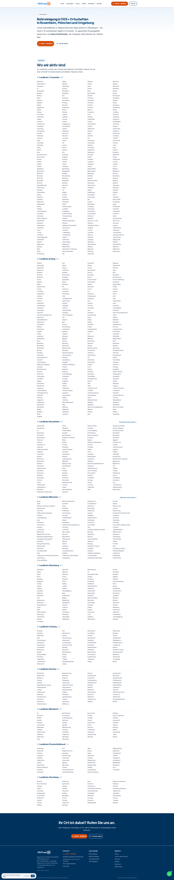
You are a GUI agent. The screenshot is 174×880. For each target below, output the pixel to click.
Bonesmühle (66, 275)
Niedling (115, 180)
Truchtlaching (66, 235)
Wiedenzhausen (42, 704)
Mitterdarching (66, 727)
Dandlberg (116, 98)
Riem (114, 546)
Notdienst (91, 3)
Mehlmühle (116, 336)
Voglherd (90, 617)
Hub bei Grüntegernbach (120, 312)
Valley (114, 734)
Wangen (115, 802)
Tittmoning (116, 230)
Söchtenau (116, 480)
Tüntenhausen (41, 661)
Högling (115, 452)
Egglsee (115, 576)
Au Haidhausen (92, 503)
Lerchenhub (116, 331)
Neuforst (115, 178)
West (89, 489)
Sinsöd (90, 381)
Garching (65, 515)
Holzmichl (40, 312)
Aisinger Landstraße (119, 426)
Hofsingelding (117, 308)
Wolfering (90, 251)
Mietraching (40, 461)
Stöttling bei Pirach (93, 225)
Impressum (118, 864)
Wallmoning (40, 244)
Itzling (89, 317)
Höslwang (90, 454)
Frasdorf (90, 444)
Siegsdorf (90, 218)
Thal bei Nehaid (41, 390)
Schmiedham (91, 376)
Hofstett (115, 138)
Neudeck (90, 343)
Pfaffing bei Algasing (43, 364)
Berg (89, 91)
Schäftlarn (91, 548)
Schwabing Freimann (119, 548)
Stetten (64, 386)
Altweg (90, 265)
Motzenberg (40, 600)
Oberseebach (117, 355)
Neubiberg (91, 534)
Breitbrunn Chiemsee (68, 437)
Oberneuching (66, 355)
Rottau (64, 204)
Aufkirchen (65, 270)
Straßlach (65, 553)
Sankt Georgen (66, 206)
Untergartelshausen (68, 661)
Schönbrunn (116, 694)
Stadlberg (40, 734)
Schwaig (64, 378)
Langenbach (116, 645)
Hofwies (64, 722)
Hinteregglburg (66, 591)
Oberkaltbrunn (66, 466)
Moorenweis (40, 765)
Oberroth (115, 689)
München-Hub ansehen (128, 497)
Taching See (66, 228)
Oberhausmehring (67, 353)
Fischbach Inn (117, 442)
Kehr (63, 322)
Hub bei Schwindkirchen (44, 315)
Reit (89, 199)
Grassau (90, 121)
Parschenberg (41, 362)
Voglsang (90, 239)
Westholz (65, 407)
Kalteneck (116, 319)
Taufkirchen (116, 553)
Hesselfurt (40, 591)
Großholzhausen (118, 447)
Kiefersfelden (92, 456)
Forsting (64, 444)
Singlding (65, 381)
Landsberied (116, 760)
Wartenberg (40, 402)
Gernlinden (91, 755)
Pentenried (40, 798)
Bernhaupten (91, 93)
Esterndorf (91, 286)
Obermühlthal (117, 795)
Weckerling (40, 404)
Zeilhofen (65, 414)
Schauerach (91, 612)
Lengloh (115, 164)
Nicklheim (40, 463)
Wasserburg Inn (117, 487)
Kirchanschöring (42, 154)
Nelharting (40, 343)
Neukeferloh (66, 536)
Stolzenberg (40, 225)
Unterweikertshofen (119, 699)
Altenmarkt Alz (41, 84)
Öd (88, 357)
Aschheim (65, 503)
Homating (65, 312)
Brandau (115, 633)
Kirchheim (65, 154)
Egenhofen (116, 751)
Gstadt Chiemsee (67, 449)
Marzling (64, 647)
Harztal (90, 720)
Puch (89, 367)
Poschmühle (91, 197)
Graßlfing (39, 758)
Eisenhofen (91, 678)
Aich (63, 263)
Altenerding (40, 265)
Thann (39, 230)
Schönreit (116, 213)
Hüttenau (90, 145)
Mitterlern (90, 338)
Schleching (91, 209)
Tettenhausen (117, 228)
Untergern (65, 393)
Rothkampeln (41, 204)
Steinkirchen (40, 386)
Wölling (115, 411)
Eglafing (39, 282)
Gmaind (39, 586)
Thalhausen (91, 659)
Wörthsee (65, 805)
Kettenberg (91, 152)
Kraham (90, 327)
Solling (115, 381)
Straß (89, 386)
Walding (115, 242)
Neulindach (116, 765)
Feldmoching (116, 510)
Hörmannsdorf (117, 591)
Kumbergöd (116, 159)
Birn (63, 95)
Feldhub (39, 112)
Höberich (90, 136)
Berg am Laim (117, 506)
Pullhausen (65, 694)
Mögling (64, 173)
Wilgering (90, 249)
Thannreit (65, 230)
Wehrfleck (40, 489)
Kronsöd (115, 327)
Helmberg (116, 131)
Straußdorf (65, 614)
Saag (114, 204)
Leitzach (115, 725)
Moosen (115, 173)
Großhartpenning (67, 718)
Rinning (90, 369)
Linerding (65, 166)
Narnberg (65, 178)
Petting (64, 192)
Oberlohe (116, 353)
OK (33, 876)
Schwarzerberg (67, 216)
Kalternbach (40, 322)
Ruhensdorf (116, 609)
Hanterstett (40, 303)
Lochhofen (65, 529)
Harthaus (90, 758)
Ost (114, 466)
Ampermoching (66, 673)
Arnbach (90, 673)
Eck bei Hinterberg (118, 279)
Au (38, 88)
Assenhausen (117, 673)
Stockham (116, 223)
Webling (90, 701)
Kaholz (39, 150)
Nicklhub (115, 345)
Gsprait (115, 586)
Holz (89, 310)
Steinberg (40, 223)
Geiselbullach (117, 638)
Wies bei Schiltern (118, 407)
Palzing (64, 654)
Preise (78, 3)
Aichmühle (91, 263)
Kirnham (64, 324)
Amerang (90, 428)
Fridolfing (115, 112)
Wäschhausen (92, 244)
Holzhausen (91, 140)
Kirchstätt (90, 154)
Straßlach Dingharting (94, 553)
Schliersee (91, 732)
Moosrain (90, 727)
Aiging (64, 81)
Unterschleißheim (42, 560)
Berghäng (65, 93)
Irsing (114, 147)
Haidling (39, 588)
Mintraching (40, 649)
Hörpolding (91, 143)
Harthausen (40, 522)
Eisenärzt (65, 105)
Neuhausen (65, 345)
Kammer (115, 150)
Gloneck (64, 119)
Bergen (115, 91)
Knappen (65, 157)
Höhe (38, 140)
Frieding (39, 786)
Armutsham (40, 86)
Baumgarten (40, 91)
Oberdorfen (91, 350)
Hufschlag (40, 145)
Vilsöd (89, 397)
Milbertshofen (117, 532)
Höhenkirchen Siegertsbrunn (70, 525)
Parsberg (65, 729)
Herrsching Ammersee (119, 788)
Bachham (65, 433)
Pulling (64, 657)
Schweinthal (116, 732)
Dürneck (90, 635)
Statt (89, 383)
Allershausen (91, 631)
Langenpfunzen (67, 459)
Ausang (64, 88)
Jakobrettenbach (42, 319)
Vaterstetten (66, 617)
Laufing (39, 164)
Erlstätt (39, 110)
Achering (39, 631)
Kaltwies (64, 456)
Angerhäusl (40, 268)
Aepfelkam (40, 569)
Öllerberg (116, 187)
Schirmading (40, 376)
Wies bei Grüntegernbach (95, 407)
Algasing (115, 263)
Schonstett (65, 480)
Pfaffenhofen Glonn (119, 692)
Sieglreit (64, 218)
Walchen (39, 242)
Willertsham (116, 249)
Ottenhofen (91, 360)
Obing (64, 187)
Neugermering (92, 765)
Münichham (116, 176)
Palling (89, 190)
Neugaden (40, 180)
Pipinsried (40, 694)
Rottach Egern (41, 732)
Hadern (64, 520)
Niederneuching (92, 348)
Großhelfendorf (67, 518)
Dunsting (64, 102)
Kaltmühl (39, 456)
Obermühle (40, 355)
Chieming (90, 98)
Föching (90, 715)
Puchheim (40, 769)
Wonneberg (40, 253)
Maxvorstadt (66, 532)
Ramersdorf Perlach (93, 546)
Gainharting (40, 117)
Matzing (115, 169)
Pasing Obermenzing (43, 543)
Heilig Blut (65, 305)
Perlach (64, 543)
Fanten (115, 286)
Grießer (39, 718)
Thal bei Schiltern (67, 390)
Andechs (39, 781)
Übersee (90, 235)
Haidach (39, 301)
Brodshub (65, 277)
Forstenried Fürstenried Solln (121, 513)
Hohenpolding (66, 310)
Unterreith (40, 395)
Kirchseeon (116, 593)
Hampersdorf (117, 301)
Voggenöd (40, 400)
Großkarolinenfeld (42, 449)
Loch (38, 598)
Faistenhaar (65, 510)
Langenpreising (117, 329)
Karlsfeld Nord (117, 685)
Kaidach (64, 319)
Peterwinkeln (41, 192)
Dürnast (64, 635)
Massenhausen (92, 647)
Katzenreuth (91, 593)
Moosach (65, 534)
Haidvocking (66, 301)
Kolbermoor (40, 459)
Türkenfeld (116, 769)
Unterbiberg (116, 555)
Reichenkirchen (41, 369)
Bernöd (90, 272)
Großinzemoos (117, 680)
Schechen (65, 477)
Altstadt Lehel (92, 501)
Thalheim (90, 390)
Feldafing (115, 784)
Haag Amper (66, 640)
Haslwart (90, 303)
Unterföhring (40, 558)
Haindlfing (91, 640)
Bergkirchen (40, 675)
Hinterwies (40, 136)
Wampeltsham (117, 400)
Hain (89, 301)
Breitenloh (40, 277)
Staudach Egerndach (68, 220)
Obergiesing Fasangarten (44, 539)
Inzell (114, 145)
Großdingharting (42, 518)
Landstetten (91, 793)
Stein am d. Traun (93, 220)
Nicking (90, 345)
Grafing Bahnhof (92, 586)
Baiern (39, 574)
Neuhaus (115, 727)
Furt (89, 291)
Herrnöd (90, 305)
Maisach (64, 762)
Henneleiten (116, 588)
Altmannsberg (92, 569)
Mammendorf (91, 762)
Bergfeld (115, 574)
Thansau (64, 485)
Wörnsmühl (65, 739)
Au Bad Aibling (66, 430)
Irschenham (91, 147)
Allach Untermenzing (68, 501)
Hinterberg (40, 308)
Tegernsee (65, 734)
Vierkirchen (65, 701)
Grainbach (65, 447)
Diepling (39, 102)
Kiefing (90, 322)
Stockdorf (91, 800)
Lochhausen (40, 529)
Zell (63, 253)
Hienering (116, 305)
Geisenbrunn (91, 786)
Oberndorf (116, 602)
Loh (89, 334)
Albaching (65, 428)
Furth (89, 114)
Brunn (38, 98)
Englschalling (117, 284)
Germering (40, 755)
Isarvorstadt (91, 525)
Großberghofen (92, 680)
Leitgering (91, 164)
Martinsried (40, 532)
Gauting (64, 786)
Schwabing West (42, 551)
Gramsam (39, 121)
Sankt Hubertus (41, 612)
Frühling (64, 114)
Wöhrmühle (65, 411)
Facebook (66, 866)
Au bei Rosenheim (118, 430)
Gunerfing (116, 124)
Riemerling (40, 548)
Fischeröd (65, 289)
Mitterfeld (65, 461)
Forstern (115, 289)
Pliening (115, 605)
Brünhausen (116, 95)
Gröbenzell (65, 758)
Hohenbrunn (40, 525)
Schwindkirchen (92, 378)
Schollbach (116, 376)
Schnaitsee (40, 213)
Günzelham (40, 126)
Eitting (39, 284)
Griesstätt (90, 447)
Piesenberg (91, 194)
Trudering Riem (92, 555)
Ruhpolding (91, 204)
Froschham (40, 114)
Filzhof (64, 581)
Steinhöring (40, 614)
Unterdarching (92, 734)
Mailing (64, 598)
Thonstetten (116, 659)
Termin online (63, 43)
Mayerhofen (40, 171)
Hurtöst (64, 145)
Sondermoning (117, 218)
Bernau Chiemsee (93, 435)
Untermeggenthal (42, 237)
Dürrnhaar (40, 510)
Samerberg (40, 477)
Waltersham (65, 244)
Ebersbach (116, 675)
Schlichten (116, 209)
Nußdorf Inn (116, 463)
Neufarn (115, 600)
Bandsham (116, 88)
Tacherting (40, 228)
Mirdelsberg (40, 338)
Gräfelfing (90, 515)
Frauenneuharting (118, 581)
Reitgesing (116, 607)
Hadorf (39, 788)
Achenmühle (40, 426)
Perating (115, 190)
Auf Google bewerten (69, 863)
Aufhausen (40, 270)
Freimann (39, 515)
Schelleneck (116, 206)
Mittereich (40, 173)
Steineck (65, 223)
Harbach (64, 303)
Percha (64, 798)
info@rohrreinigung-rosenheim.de (73, 856)
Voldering (65, 400)
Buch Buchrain (117, 277)
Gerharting (116, 117)
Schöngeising (92, 769)
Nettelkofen (65, 600)
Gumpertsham (92, 124)
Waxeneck (116, 402)
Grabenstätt (91, 119)
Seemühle (116, 378)
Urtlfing (64, 397)
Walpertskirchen (92, 400)
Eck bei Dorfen (92, 279)
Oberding (65, 350)
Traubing (115, 800)
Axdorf (90, 88)
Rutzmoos (90, 371)
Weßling (39, 805)
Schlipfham (91, 477)
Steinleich (90, 223)
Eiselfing (39, 442)
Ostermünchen (41, 468)
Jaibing (115, 317)
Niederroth (91, 689)
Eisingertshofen (117, 678)
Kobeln (90, 157)
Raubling (64, 473)
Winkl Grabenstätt (67, 251)
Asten (89, 86)
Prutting (115, 470)
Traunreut (90, 232)
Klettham (39, 327)
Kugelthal (90, 159)
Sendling (90, 551)
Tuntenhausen (117, 485)
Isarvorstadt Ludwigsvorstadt (121, 525)
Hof (89, 138)
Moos (38, 341)
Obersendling (117, 539)
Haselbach (91, 588)
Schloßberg (65, 211)
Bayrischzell (91, 713)
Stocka (90, 482)
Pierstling (90, 605)
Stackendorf (40, 220)
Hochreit (39, 138)
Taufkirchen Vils (92, 388)
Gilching (115, 786)
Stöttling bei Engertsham (69, 225)
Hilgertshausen (117, 682)
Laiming (64, 161)
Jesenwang (65, 760)
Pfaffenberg (91, 192)
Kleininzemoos (66, 687)
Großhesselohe (92, 518)
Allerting (90, 81)
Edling (114, 102)
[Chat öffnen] (169, 873)
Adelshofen (40, 748)
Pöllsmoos (116, 364)
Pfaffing (115, 192)
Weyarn (115, 737)
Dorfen (39, 279)
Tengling (90, 228)
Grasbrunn (116, 515)
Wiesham (115, 619)
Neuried (90, 536)
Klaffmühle (116, 154)
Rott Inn (115, 475)
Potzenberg (91, 729)
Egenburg (40, 678)
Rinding (90, 609)
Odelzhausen (41, 692)
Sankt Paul (40, 374)
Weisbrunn (116, 246)
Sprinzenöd (40, 383)
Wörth (39, 414)
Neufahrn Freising (118, 649)
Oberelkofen (66, 602)
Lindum (39, 334)
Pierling (64, 194)
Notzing (39, 350)
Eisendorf (65, 579)
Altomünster (40, 673)
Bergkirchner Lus (67, 751)
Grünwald (115, 518)
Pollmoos (65, 607)
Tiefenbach (116, 390)
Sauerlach (65, 548)
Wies (38, 249)
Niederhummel (92, 652)
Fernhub (64, 112)
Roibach (90, 202)
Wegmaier (91, 404)
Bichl (114, 272)
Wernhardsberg (67, 489)
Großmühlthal (117, 121)
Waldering (91, 242)
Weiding (39, 246)
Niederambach (66, 652)
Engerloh (115, 579)
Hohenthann (66, 454)
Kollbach (90, 687)
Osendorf (40, 360)
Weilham (90, 246)
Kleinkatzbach (117, 324)
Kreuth (89, 725)
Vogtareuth (91, 487)
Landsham (91, 595)
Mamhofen (91, 795)
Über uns (117, 859)
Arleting (115, 84)
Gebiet (84, 3)
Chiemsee (40, 440)
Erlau (38, 638)
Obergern (40, 353)
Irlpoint (64, 147)
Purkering (116, 197)
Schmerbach (91, 211)
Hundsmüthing (92, 315)
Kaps (38, 152)
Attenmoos (116, 86)
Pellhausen (116, 654)
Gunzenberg (66, 126)
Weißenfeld (65, 619)
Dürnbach (40, 715)
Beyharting (116, 435)
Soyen (39, 482)
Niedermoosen (66, 463)
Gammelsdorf (91, 638)
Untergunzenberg (118, 235)
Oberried (65, 185)
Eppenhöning (41, 286)
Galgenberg (40, 294)
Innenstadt (116, 454)
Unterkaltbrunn (41, 487)
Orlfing (115, 357)
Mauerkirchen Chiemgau (120, 459)
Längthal (39, 331)
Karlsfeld (90, 685)
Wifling (39, 409)
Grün (114, 296)
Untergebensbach (42, 393)
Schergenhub (117, 374)
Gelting (64, 583)
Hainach (90, 126)
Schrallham (40, 378)
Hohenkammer (92, 642)
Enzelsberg (116, 107)
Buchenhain (91, 508)
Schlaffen (65, 209)
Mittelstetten (116, 762)
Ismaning (39, 527)
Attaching (40, 633)
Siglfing (39, 381)
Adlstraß (39, 263)
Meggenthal (65, 171)
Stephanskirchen (67, 482)
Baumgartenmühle (93, 574)
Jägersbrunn (116, 791)
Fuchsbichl (65, 291)
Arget (38, 503)
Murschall (40, 178)
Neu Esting (65, 765)
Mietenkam (116, 171)
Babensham (40, 433)
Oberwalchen (92, 185)
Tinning (90, 230)
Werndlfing (40, 407)
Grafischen (116, 119)
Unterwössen (117, 237)
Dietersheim (40, 635)
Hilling (89, 133)
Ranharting (65, 199)
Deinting (39, 100)
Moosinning (91, 341)
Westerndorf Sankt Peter (44, 492)
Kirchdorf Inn (116, 456)
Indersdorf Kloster (67, 685)
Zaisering (65, 492)
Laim (89, 527)
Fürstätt (115, 444)
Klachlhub (90, 324)
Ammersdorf (116, 265)
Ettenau (90, 110)
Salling (39, 206)
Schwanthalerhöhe (67, 551)
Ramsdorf (40, 199)
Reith (38, 609)
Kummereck (40, 329)
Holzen (64, 140)
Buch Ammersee (42, 784)
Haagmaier (91, 298)
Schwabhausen (41, 697)
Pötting (90, 607)
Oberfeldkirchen (42, 185)
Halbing (64, 588)
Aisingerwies (40, 428)
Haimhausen (66, 682)
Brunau (90, 277)
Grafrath (115, 755)
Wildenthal (65, 409)
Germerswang (66, 755)
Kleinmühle (40, 595)
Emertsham (116, 105)
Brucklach (90, 437)
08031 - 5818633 (47, 43)
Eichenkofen (91, 282)
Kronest (39, 159)
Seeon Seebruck (42, 218)
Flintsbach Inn (41, 444)
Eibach (64, 282)
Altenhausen (116, 631)
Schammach (65, 612)
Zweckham (91, 253)
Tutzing (39, 802)
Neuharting (40, 345)
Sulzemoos (40, 699)
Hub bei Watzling (67, 315)
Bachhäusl (116, 572)
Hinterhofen (116, 133)
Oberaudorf (40, 466)
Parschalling (116, 360)
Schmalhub (65, 376)
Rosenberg (116, 202)
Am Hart (115, 501)
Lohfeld (39, 689)
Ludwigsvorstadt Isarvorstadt (96, 529)
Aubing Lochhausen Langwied (46, 506)
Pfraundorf (40, 470)
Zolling (64, 664)
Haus (114, 303)
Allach (39, 501)
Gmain (114, 294)
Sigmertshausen (67, 697)
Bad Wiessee (66, 713)
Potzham (115, 543)
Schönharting (91, 213)
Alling (89, 748)
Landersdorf (66, 329)
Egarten (90, 440)
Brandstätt (116, 275)
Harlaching (116, 520)
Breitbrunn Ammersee (119, 781)
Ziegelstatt (116, 414)
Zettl (89, 414)
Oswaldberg (66, 360)
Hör (63, 143)
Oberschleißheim (93, 539)
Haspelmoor (116, 758)
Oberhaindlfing (41, 654)
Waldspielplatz (92, 802)
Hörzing (115, 143)
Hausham (39, 722)
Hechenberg (41, 131)
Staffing (64, 383)
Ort (63, 190)
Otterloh (64, 541)
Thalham (64, 659)
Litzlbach (65, 334)
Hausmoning (116, 128)
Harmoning (40, 128)
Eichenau (39, 753)
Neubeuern (116, 461)
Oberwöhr (91, 466)
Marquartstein (92, 169)
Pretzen (64, 367)
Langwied (90, 161)
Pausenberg (91, 362)
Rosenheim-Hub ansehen (127, 422)
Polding (90, 364)
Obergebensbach (118, 350)
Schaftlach (65, 732)
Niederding (40, 348)
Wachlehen (65, 737)
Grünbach (40, 298)
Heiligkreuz (65, 131)
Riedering (40, 475)
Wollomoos (65, 704)
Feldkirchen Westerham (95, 442)
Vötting (90, 661)
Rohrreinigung (93, 854)
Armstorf (115, 268)
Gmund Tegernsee (118, 715)
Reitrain (115, 729)
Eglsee (39, 105)
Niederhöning (66, 348)
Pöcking (115, 798)
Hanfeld (64, 788)
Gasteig (90, 117)
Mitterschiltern (117, 338)
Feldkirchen (91, 510)
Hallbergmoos (117, 640)
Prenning (39, 367)
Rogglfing (116, 369)
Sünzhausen (116, 657)
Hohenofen (40, 454)
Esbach (64, 110)
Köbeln (115, 157)
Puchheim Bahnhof (67, 769)
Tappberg (40, 388)
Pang (63, 468)
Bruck (38, 576)
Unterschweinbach (93, 772)
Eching (115, 635)
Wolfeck (90, 411)
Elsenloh (90, 105)
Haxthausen (40, 642)
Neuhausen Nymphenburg (45, 536)
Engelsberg (40, 107)
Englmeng (40, 581)
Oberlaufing (91, 602)
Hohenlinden (91, 591)
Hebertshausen (92, 682)
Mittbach (64, 338)
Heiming (90, 131)
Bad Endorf (40, 435)
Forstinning (91, 581)
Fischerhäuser (66, 513)
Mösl (114, 341)
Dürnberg (90, 102)
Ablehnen (27, 876)
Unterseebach (92, 395)
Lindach (39, 166)
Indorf (114, 315)
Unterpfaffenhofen (67, 772)
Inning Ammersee (93, 791)
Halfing (90, 449)
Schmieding (116, 211)
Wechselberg (117, 244)
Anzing (90, 268)
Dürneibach (65, 279)
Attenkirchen (66, 633)
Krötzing (64, 159)
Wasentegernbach (67, 402)
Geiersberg (65, 294)
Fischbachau (66, 715)
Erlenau (64, 442)
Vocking (115, 397)
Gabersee (40, 447)
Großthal (90, 718)
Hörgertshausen (117, 642)
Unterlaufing (40, 617)
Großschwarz (41, 124)
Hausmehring (41, 305)
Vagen (64, 487)
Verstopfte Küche (94, 859)
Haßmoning (91, 128)
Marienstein (40, 727)
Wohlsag (39, 411)
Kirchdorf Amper (67, 645)
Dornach (115, 508)
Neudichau (91, 600)
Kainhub (64, 150)
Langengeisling (92, 329)
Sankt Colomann (118, 371)
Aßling (39, 572)
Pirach (115, 194)
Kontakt (99, 3)
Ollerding (39, 190)
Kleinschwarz (41, 157)
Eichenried (116, 282)
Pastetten (65, 362)
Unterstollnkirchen (118, 395)
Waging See (116, 239)
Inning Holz (40, 317)
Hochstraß (91, 308)
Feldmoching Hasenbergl (44, 513)
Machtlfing (65, 795)
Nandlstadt (91, 649)
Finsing (39, 289)
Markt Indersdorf (67, 689)
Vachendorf (40, 239)
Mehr (4, 876)
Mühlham (90, 176)
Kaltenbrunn (91, 150)
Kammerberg (41, 645)
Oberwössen (41, 187)
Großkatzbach (92, 296)
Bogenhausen (41, 508)
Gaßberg (65, 117)
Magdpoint (40, 169)
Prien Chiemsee (92, 470)
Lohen (115, 166)
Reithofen (65, 369)
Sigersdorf (116, 612)
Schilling (39, 209)
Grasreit (64, 121)
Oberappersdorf (118, 652)
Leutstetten (116, 793)
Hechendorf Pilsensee (94, 788)
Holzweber (40, 143)
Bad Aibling (116, 433)
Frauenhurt (91, 112)
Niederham (65, 180)
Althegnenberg (117, 748)
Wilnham (90, 409)
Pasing (115, 541)
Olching (64, 767)
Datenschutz (118, 866)
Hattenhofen (40, 760)
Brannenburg (41, 437)
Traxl (89, 614)
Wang (114, 661)
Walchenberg (66, 242)
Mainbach (65, 336)
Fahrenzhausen (67, 638)
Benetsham (65, 91)
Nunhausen (91, 183)
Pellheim (64, 692)
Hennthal (39, 133)
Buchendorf (65, 784)
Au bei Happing (92, 430)
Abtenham (40, 81)
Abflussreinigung (94, 856)
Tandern (64, 699)
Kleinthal (64, 725)
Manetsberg (66, 169)
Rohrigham (65, 202)
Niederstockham (92, 180)
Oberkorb (90, 353)
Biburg (115, 93)
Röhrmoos (91, 694)
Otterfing (39, 729)
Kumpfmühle (66, 595)
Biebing (39, 95)
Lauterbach (91, 459)
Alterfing (64, 84)
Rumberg (65, 371)
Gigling (39, 119)
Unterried (90, 237)
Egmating (39, 579)
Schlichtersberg (41, 211)
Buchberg (65, 98)
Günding (39, 682)
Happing (115, 449)
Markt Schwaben (93, 598)
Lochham (115, 527)
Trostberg (40, 235)
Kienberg (115, 152)
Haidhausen (91, 520)
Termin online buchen (121, 856)
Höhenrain (65, 791)
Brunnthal (65, 508)
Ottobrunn (91, 541)
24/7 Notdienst (93, 861)
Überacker (40, 772)
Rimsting (64, 475)
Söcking (64, 800)
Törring (39, 232)
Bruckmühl (116, 437)
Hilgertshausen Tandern (44, 685)
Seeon (115, 216)
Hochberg (116, 136)
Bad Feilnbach (66, 435)
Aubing (115, 503)
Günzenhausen (41, 640)
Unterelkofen (117, 614)
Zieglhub (39, 416)
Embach (90, 284)
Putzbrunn (65, 546)
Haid (114, 298)
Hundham (115, 722)
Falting (115, 110)
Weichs (115, 701)
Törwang (90, 485)
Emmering (90, 579)
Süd (114, 482)
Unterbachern (92, 699)
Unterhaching (117, 558)
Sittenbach (91, 697)
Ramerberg (40, 473)
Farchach (90, 784)
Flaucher (90, 513)
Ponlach (64, 197)
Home (62, 3)
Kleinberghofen (41, 687)
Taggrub (115, 386)
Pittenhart (40, 197)
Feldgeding (65, 680)
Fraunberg (40, 291)
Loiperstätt (116, 334)
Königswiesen (41, 793)
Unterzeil (39, 397)
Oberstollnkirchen (42, 357)
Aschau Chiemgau (118, 428)
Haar (38, 520)
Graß (63, 296)
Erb (63, 286)
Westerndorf (116, 489)
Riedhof (64, 609)
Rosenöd (39, 371)
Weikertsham (66, 246)
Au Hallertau (91, 633)
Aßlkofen (65, 572)
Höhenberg (40, 310)
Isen (63, 317)
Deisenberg (65, 100)
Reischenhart (91, 473)
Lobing (90, 166)
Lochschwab (40, 795)
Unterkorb (116, 393)
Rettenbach (40, 202)
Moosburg (91, 173)
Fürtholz (115, 291)
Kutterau (39, 161)
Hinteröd (64, 308)
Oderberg (91, 187)
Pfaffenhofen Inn (93, 468)
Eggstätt (115, 440)
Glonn (114, 583)
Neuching (65, 343)
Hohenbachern (66, 642)
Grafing (64, 586)
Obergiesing (116, 536)
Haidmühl (115, 718)
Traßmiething (66, 232)
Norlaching (116, 348)
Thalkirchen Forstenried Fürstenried (47, 555)
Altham (64, 265)
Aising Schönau (92, 426)
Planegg (90, 543)
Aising (64, 426)
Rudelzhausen (92, 657)
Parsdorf (64, 605)
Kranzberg (91, 645)
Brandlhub (91, 275)
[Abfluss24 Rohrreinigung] (44, 3)
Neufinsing (116, 343)
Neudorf (90, 178)
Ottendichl (40, 541)
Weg (63, 404)
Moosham (40, 176)
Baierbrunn (91, 506)
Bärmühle (65, 574)
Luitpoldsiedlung (118, 529)
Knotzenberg (66, 327)
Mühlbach (90, 461)
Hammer (115, 126)
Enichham (90, 107)
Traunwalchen (117, 232)
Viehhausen (65, 239)
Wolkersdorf (116, 251)
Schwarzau (40, 216)
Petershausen (92, 692)
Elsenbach (65, 284)
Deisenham (91, 100)
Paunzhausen (92, 654)
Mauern (115, 647)
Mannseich (91, 336)
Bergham (39, 93)
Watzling (90, 402)
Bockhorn (40, 275)
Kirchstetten (40, 324)
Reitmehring (116, 473)
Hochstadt (40, 791)
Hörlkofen (91, 312)
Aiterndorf (65, 569)
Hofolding (116, 522)
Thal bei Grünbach (118, 388)
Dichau (64, 576)
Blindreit (90, 95)
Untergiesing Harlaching (95, 558)
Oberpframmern (41, 605)
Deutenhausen (92, 675)
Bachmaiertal (91, 270)
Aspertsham (65, 86)
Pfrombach (40, 657)
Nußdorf (115, 183)
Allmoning (116, 81)
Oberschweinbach (42, 767)
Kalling (89, 319)
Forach (90, 289)
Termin (133, 3)
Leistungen (69, 3)
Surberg (115, 225)
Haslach (64, 128)
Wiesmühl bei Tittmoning (69, 249)
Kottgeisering (91, 760)
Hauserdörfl (116, 720)
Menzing (90, 532)
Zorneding (40, 621)
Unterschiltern (66, 395)
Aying (64, 506)
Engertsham (65, 107)
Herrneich (65, 133)
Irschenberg (40, 725)
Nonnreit (39, 183)
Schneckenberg (67, 213)
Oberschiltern (92, 355)
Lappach (64, 331)
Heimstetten (65, 522)
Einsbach (65, 678)
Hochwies (65, 138)
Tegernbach (40, 659)
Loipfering (40, 336)
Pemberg (115, 362)
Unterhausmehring (93, 393)
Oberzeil (64, 357)
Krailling (64, 793)
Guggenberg (66, 124)
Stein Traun (116, 220)
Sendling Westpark (118, 551)
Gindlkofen (91, 583)
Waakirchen (40, 737)
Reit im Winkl (116, 199)
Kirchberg (116, 322)
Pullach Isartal (41, 546)
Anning (90, 84)
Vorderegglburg (118, 617)
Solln (38, 553)
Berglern (64, 272)
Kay (63, 152)
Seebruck (90, 216)
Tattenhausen (41, 485)
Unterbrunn (65, 802)
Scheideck (91, 374)
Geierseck (91, 294)
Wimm (39, 251)
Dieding (115, 100)
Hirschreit (65, 136)
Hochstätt (65, 452)
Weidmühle (116, 404)
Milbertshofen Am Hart (43, 534)
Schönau (39, 480)
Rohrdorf (90, 475)
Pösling (64, 470)
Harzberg (65, 720)
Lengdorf (90, 331)
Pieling (39, 194)
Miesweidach (91, 171)
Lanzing (115, 161)
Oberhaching (66, 539)
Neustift (39, 652)
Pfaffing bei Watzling (68, 364)
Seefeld (39, 800)
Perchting (90, 798)
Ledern (64, 164)
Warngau (90, 737)
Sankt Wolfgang (67, 374)
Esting (89, 753)
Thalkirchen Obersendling (70, 555)
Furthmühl (116, 114)
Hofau (89, 452)
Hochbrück (91, 522)
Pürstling (115, 367)
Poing (38, 607)
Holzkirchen (91, 722)
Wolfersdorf (40, 664)
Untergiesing (66, 558)
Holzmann (116, 310)
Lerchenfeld (40, 647)
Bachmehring (91, 433)
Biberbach (65, 675)
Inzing (39, 147)
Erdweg (39, 680)
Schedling (91, 206)
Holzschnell (116, 140)
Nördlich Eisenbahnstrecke (96, 463)
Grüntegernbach (67, 298)
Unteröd (64, 237)
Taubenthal (65, 388)
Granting (39, 296)
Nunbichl (64, 183)
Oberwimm (116, 185)
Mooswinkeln (66, 176)
